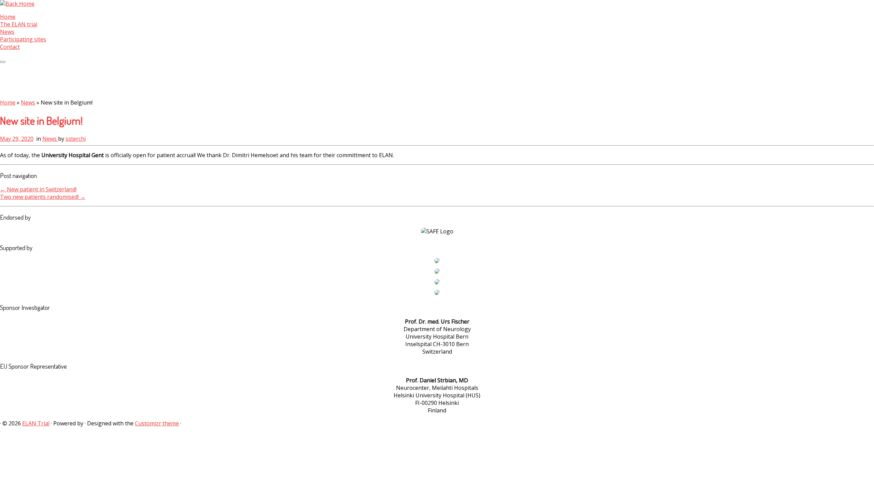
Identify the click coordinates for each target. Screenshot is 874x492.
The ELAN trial (18, 24)
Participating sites (23, 39)
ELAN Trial (36, 423)
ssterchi (76, 138)
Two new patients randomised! (42, 197)
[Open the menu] (2, 62)
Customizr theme (157, 423)
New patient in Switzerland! (38, 189)
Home (7, 16)
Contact (10, 47)
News (7, 32)
